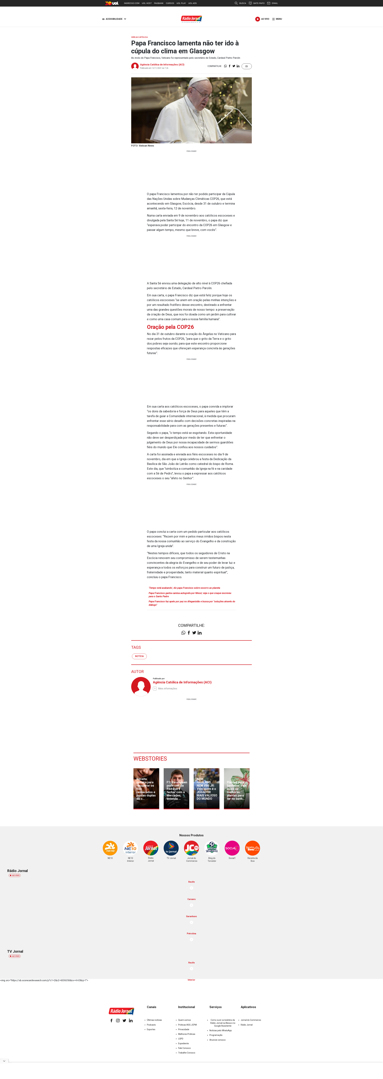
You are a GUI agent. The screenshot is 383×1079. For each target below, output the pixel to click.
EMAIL (275, 3)
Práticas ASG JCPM (187, 1025)
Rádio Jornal (247, 1025)
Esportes (151, 1029)
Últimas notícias (154, 1020)
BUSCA (242, 3)
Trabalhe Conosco (186, 1053)
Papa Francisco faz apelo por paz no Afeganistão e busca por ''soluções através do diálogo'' (192, 603)
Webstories (150, 758)
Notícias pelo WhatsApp (220, 1030)
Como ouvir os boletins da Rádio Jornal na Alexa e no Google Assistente (222, 1023)
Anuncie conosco (217, 1040)
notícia (139, 656)
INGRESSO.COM (131, 3)
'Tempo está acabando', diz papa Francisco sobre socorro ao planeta (184, 587)
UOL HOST (147, 3)
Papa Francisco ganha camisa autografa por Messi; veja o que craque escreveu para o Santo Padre (190, 595)
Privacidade (183, 1029)
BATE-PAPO (259, 3)
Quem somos (184, 1020)
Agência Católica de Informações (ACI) (162, 64)
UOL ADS (192, 3)
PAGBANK (159, 3)
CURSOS (170, 3)
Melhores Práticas (186, 1034)
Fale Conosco (184, 1048)
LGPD (180, 1038)
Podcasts (151, 1025)
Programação (215, 1035)
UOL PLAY (181, 3)
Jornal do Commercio (251, 1020)
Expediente (183, 1043)
